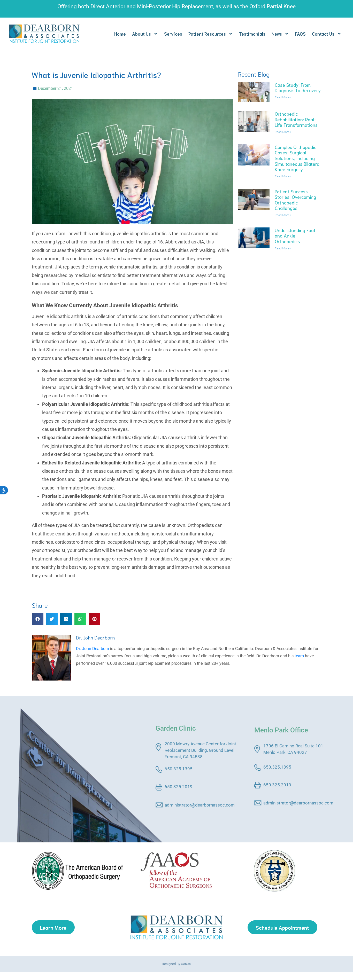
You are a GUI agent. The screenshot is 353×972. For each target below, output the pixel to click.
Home (120, 33)
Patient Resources (207, 33)
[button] (37, 619)
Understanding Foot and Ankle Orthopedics (295, 235)
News (277, 33)
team (299, 655)
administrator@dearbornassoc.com (200, 805)
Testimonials (252, 33)
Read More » (283, 97)
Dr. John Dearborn (95, 637)
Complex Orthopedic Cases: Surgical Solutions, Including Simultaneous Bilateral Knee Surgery (297, 158)
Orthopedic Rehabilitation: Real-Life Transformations (296, 119)
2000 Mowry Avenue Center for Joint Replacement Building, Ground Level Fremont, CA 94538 (200, 750)
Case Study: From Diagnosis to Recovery (298, 87)
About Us (141, 33)
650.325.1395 (179, 768)
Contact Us (323, 33)
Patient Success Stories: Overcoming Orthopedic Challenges (295, 199)
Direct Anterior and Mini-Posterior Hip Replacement (151, 6)
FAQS (300, 33)
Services (173, 33)
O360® (186, 964)
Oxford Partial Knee (272, 6)
